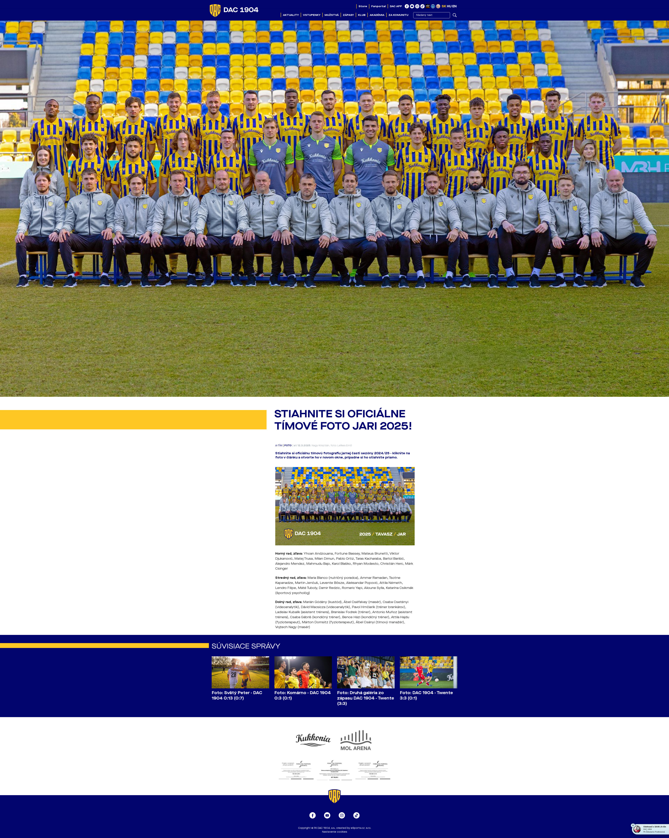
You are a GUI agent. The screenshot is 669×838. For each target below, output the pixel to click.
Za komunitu (398, 15)
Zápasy (348, 15)
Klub (362, 15)
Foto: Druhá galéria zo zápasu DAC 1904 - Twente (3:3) (365, 698)
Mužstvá (332, 15)
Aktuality (291, 15)
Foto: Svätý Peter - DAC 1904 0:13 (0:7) (237, 695)
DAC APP (396, 6)
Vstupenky (311, 15)
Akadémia (377, 15)
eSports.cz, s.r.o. (361, 828)
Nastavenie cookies (334, 831)
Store (363, 6)
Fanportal (378, 6)
